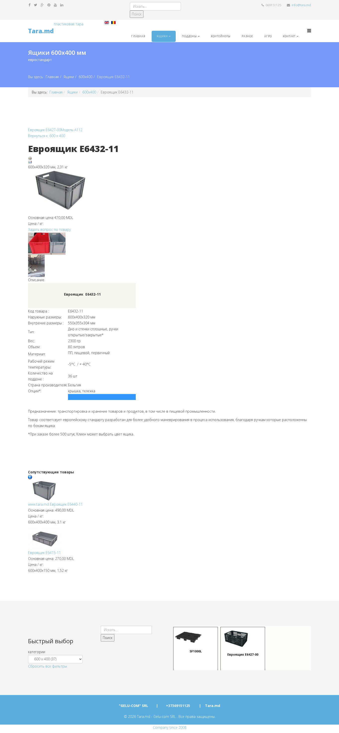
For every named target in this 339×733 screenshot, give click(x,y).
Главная (138, 36)
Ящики (162, 36)
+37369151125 (178, 705)
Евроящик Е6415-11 (44, 552)
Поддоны (189, 36)
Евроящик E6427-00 (44, 129)
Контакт (289, 36)
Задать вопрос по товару (49, 229)
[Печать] (169, 158)
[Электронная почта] (169, 162)
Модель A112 (71, 129)
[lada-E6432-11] (169, 192)
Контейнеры (221, 36)
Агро (268, 36)
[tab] (60, 652)
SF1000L (196, 651)
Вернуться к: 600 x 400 (46, 135)
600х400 (85, 76)
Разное (247, 36)
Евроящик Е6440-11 (55, 504)
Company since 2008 (169, 727)
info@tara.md (301, 5)
